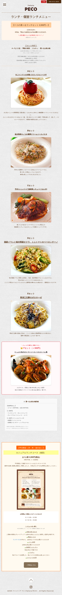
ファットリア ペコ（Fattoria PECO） (25, 591)
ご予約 (43, 1)
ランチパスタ (17, 539)
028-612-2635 (54, 1)
